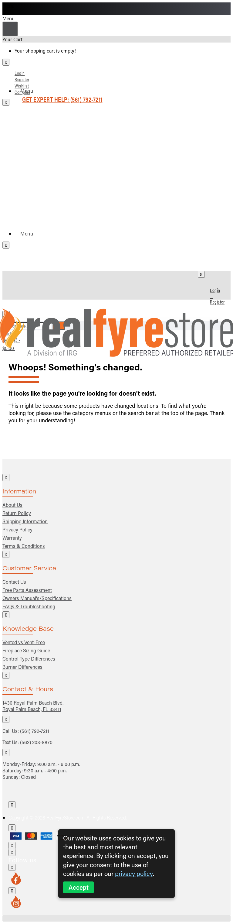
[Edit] (5, 62)
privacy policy (134, 873)
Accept (79, 887)
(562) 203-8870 (36, 742)
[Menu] (10, 305)
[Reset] (10, 29)
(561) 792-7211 (34, 731)
